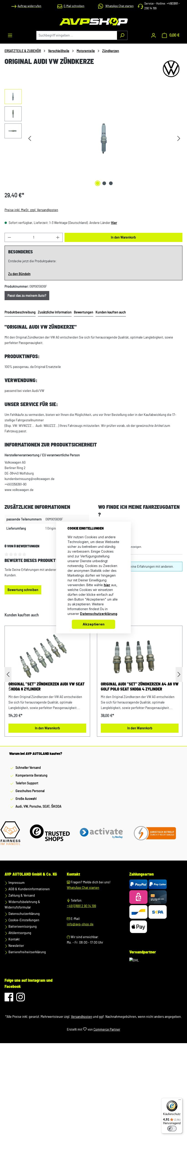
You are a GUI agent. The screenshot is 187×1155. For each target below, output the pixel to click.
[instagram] (20, 999)
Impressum (16, 883)
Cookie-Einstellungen (23, 920)
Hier (114, 223)
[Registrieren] (153, 35)
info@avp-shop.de (80, 924)
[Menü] (10, 35)
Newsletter (16, 946)
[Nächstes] (178, 138)
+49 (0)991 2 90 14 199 (81, 906)
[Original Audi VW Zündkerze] (104, 138)
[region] (93, 138)
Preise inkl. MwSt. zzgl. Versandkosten (31, 210)
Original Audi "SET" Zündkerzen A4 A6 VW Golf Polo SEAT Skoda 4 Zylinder (140, 686)
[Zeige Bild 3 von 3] (111, 183)
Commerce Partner (107, 1029)
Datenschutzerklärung (24, 914)
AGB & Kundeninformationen (29, 889)
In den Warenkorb (123, 237)
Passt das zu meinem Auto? (27, 295)
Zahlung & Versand (21, 895)
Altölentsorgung (19, 933)
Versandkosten (81, 1016)
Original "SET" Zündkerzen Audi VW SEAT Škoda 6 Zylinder (46, 686)
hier (107, 585)
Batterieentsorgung (22, 926)
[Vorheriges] (29, 138)
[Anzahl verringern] (9, 237)
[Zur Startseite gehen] (93, 21)
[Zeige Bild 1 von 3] (97, 183)
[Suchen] (122, 35)
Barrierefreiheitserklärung (27, 952)
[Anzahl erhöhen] (58, 237)
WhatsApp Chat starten (83, 888)
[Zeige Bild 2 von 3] (104, 183)
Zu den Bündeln (19, 274)
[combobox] (76, 35)
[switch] (172, 1128)
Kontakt (14, 939)
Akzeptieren (93, 624)
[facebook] (9, 999)
